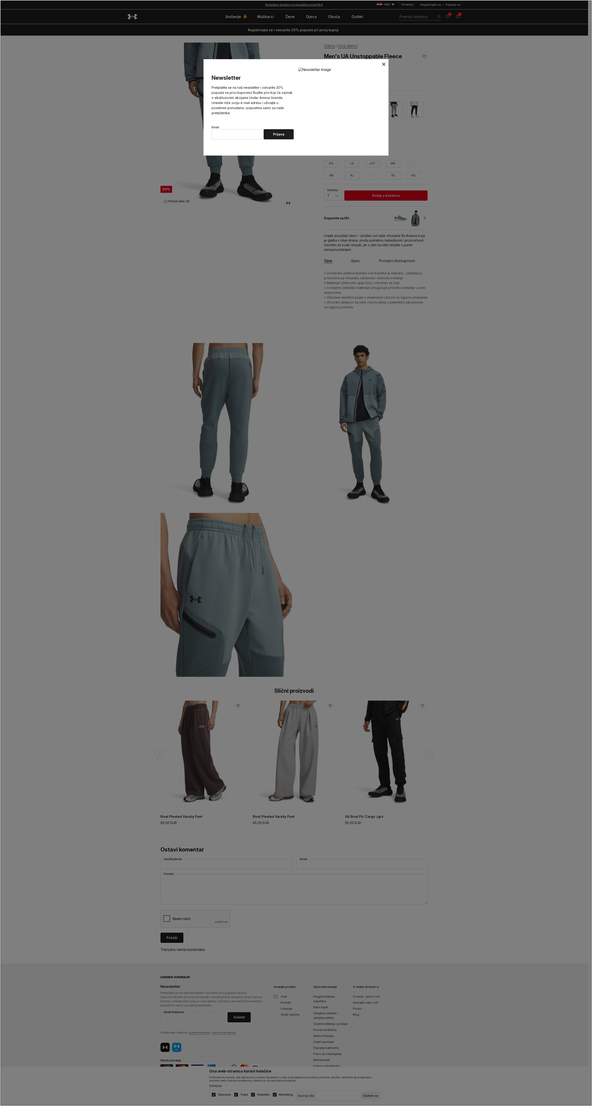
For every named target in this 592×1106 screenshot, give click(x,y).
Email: (215, 127)
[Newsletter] (314, 69)
